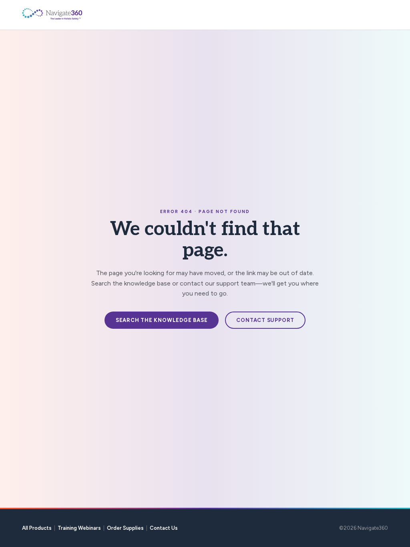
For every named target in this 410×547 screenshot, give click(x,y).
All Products (37, 528)
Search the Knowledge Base (162, 320)
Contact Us (164, 528)
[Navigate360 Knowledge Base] (70, 14)
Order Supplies (125, 528)
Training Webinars (79, 528)
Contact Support (265, 320)
